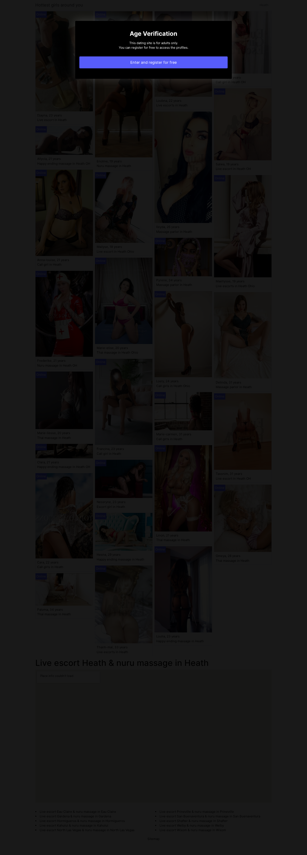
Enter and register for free (153, 62)
